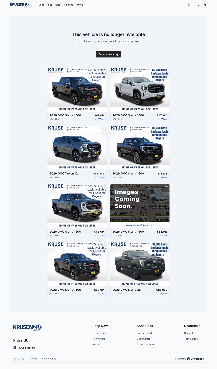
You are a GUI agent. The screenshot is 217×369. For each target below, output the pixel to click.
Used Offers (143, 338)
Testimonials (191, 338)
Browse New (99, 333)
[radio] (15, 359)
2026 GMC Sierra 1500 (65, 115)
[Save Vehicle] (103, 71)
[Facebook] (15, 347)
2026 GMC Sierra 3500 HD (128, 289)
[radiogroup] (19, 359)
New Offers (98, 338)
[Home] (19, 4)
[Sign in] (204, 4)
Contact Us (190, 333)
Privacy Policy (48, 358)
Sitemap (32, 358)
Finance (96, 344)
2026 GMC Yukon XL (64, 173)
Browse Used (144, 333)
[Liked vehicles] (198, 4)
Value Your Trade (146, 344)
